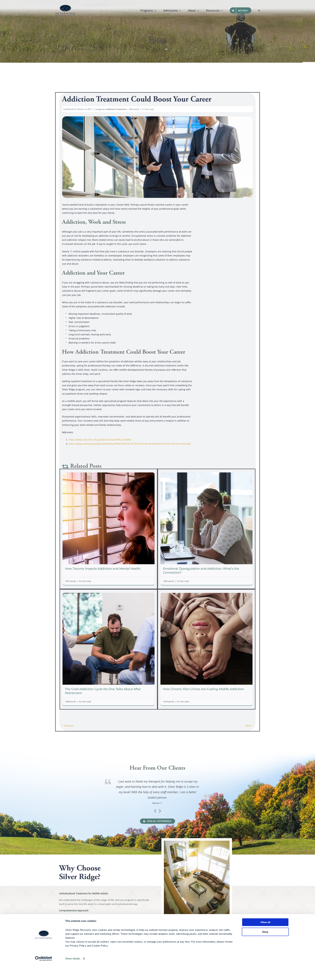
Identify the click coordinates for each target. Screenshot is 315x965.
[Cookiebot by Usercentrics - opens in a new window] (43, 958)
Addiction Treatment (116, 109)
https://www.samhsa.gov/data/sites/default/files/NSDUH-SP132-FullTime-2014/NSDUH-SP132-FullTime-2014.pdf (130, 443)
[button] (259, 10)
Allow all (265, 922)
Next (248, 725)
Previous (69, 725)
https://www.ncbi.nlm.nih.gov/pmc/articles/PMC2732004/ (100, 439)
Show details (72, 958)
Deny (265, 931)
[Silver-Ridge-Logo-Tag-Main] (65, 6)
